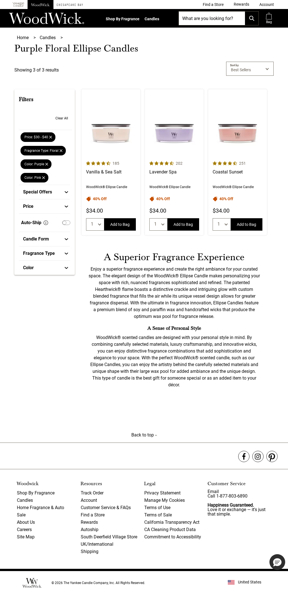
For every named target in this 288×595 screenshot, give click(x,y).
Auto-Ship (31, 222)
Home (23, 37)
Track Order (92, 493)
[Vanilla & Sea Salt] (111, 162)
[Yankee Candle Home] (18, 4)
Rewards (89, 522)
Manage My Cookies (164, 500)
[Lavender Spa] (174, 162)
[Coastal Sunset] (237, 162)
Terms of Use (157, 507)
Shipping (89, 551)
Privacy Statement (162, 493)
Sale (21, 515)
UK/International (97, 544)
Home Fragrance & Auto (40, 507)
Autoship (89, 529)
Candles (152, 19)
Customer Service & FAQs (106, 507)
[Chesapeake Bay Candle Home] (70, 4)
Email (213, 491)
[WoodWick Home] (40, 4)
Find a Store (93, 515)
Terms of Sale (158, 515)
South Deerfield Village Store (109, 537)
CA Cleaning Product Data (170, 529)
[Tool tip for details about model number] (46, 222)
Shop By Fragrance (123, 19)
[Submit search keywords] (251, 18)
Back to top (143, 435)
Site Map (26, 537)
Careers (24, 529)
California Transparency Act (171, 522)
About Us (26, 522)
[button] (266, 4)
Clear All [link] (61, 118)
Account (89, 500)
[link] (213, 4)
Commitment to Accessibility (172, 537)
